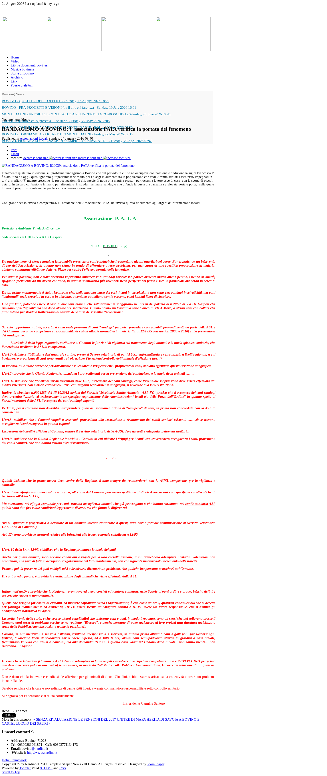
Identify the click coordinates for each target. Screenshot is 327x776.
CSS (62, 768)
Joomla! (25, 768)
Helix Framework (14, 760)
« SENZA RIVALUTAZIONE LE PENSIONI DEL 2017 (75, 719)
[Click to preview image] (68, 165)
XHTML (46, 768)
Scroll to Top (11, 772)
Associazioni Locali (34, 138)
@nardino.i (39, 748)
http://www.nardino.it (42, 752)
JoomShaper (155, 764)
